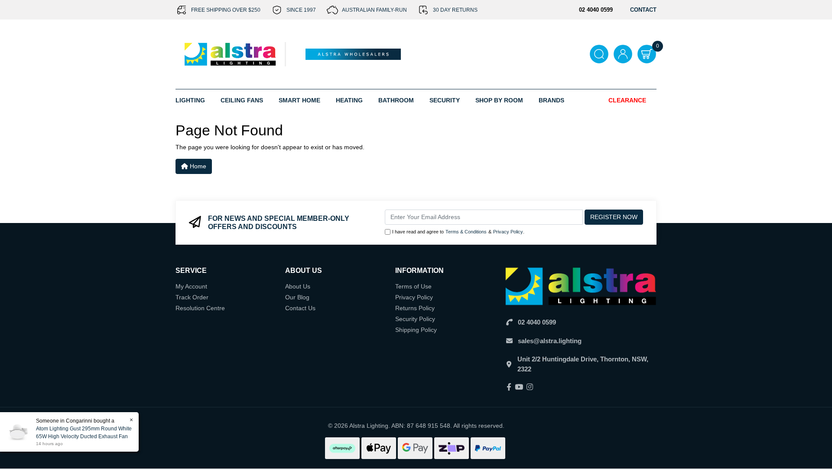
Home (197, 166)
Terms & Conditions (466, 231)
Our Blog (297, 297)
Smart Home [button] (299, 100)
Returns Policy (415, 308)
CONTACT (643, 10)
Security (444, 100)
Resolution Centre (200, 308)
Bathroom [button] (396, 100)
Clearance (627, 100)
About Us (297, 286)
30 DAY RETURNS (455, 10)
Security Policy (415, 318)
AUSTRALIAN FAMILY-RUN (374, 10)
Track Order (192, 297)
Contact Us (300, 308)
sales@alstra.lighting (550, 340)
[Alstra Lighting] (231, 53)
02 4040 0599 (537, 322)
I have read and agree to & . (458, 231)
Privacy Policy (508, 231)
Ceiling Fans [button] (242, 100)
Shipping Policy (416, 329)
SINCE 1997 (301, 10)
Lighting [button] (190, 100)
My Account (191, 286)
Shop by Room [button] (499, 100)
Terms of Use (413, 286)
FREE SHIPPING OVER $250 (225, 10)
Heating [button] (349, 100)
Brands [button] (551, 100)
